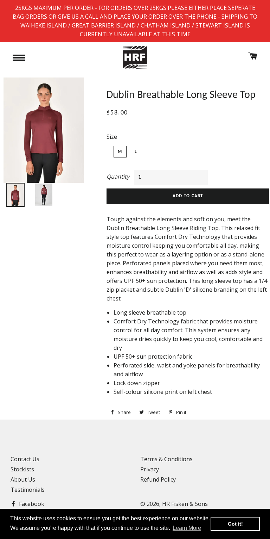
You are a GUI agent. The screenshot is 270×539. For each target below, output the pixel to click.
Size (112, 137)
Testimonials (28, 490)
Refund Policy (158, 479)
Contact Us (25, 459)
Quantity (118, 176)
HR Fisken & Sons (185, 504)
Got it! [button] (235, 524)
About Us (23, 479)
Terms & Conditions (166, 459)
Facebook (31, 504)
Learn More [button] (187, 528)
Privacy (149, 469)
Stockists (22, 469)
